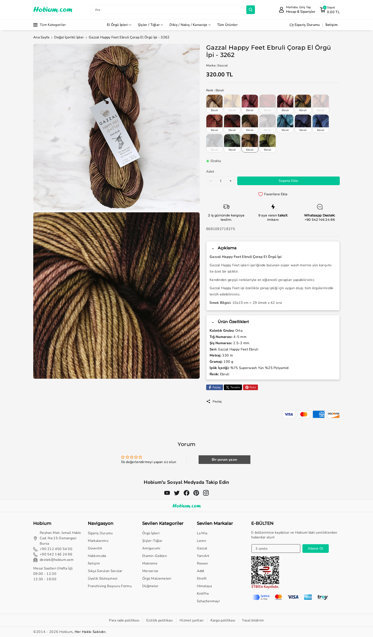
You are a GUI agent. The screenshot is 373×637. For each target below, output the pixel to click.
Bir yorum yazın (224, 459)
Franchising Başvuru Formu (110, 586)
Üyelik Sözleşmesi (103, 578)
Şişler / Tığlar (149, 24)
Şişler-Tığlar (152, 540)
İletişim (94, 563)
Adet (210, 171)
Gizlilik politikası (159, 620)
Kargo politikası (222, 620)
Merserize (150, 571)
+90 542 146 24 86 (320, 220)
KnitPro (203, 593)
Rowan (202, 563)
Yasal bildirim (253, 620)
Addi (200, 571)
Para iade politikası (124, 620)
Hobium (66, 631)
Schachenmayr (208, 601)
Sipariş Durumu (100, 533)
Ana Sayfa (41, 37)
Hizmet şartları (192, 620)
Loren (201, 540)
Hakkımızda (97, 555)
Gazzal (202, 548)
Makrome (149, 563)
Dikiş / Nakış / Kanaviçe (188, 24)
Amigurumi (151, 548)
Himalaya (204, 586)
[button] (330, 9)
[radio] (214, 104)
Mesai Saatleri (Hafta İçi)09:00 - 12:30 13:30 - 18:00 (53, 574)
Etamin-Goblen (154, 555)
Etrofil (202, 578)
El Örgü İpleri (117, 24)
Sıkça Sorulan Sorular (105, 571)
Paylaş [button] (217, 401)
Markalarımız (98, 540)
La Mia (202, 533)
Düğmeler (150, 586)
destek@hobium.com (57, 559)
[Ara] (250, 9)
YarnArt (203, 555)
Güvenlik (95, 548)
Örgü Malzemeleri (156, 578)
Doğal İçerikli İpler (69, 37)
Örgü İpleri (151, 533)
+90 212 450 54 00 (56, 549)
